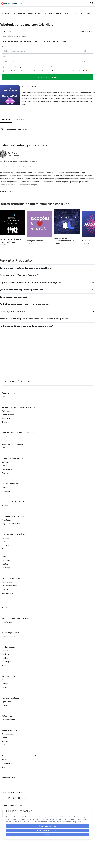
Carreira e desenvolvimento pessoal (18, 433)
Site (3, 767)
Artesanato (6, 680)
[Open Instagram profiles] (24, 798)
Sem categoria (8, 777)
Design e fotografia (10, 484)
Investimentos (8, 593)
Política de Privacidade (79, 70)
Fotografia (6, 491)
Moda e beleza (8, 647)
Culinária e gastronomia (12, 458)
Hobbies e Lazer (9, 604)
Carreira (5, 436)
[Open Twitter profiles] (9, 798)
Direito (4, 541)
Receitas (5, 473)
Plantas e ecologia (10, 698)
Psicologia (6, 567)
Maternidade (7, 505)
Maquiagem (6, 662)
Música (4, 687)
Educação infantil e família (13, 502)
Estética (5, 654)
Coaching (5, 440)
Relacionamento (8, 719)
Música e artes (8, 676)
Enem (4, 549)
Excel (4, 759)
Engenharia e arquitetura (13, 516)
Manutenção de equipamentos (15, 618)
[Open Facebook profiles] (4, 798)
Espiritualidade (8, 414)
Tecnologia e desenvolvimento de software (21, 756)
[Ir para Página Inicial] (13, 3)
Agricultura (6, 701)
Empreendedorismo (10, 586)
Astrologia (6, 411)
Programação (7, 763)
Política (5, 564)
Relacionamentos (10, 716)
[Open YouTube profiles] (19, 798)
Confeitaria (6, 462)
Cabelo (5, 650)
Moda (4, 665)
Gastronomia (7, 469)
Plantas (5, 705)
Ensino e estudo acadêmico (14, 534)
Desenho (5, 683)
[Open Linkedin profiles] (14, 798)
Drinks (4, 465)
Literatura (6, 560)
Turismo (5, 607)
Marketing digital (9, 636)
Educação (6, 545)
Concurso (5, 538)
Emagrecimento (8, 734)
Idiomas (5, 553)
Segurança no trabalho (11, 523)
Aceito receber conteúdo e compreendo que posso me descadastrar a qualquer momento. (28, 67)
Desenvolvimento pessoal (12, 444)
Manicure (5, 658)
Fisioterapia (6, 741)
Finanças (5, 589)
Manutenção (7, 622)
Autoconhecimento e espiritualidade (18, 407)
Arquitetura (6, 520)
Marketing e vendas (10, 632)
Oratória (5, 447)
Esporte (5, 738)
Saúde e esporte (9, 730)
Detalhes (19, 119)
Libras (4, 556)
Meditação (6, 418)
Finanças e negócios (11, 578)
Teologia (5, 422)
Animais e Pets (8, 393)
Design (5, 487)
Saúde (4, 745)
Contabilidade (7, 582)
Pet (3, 396)
